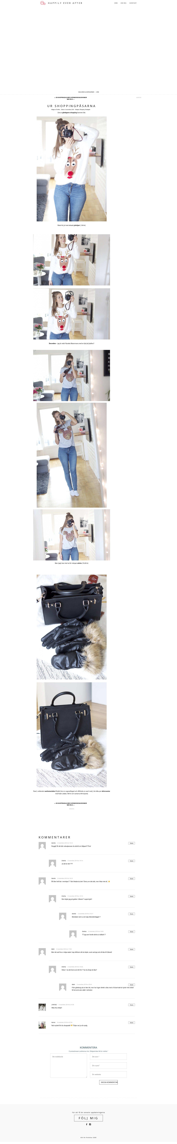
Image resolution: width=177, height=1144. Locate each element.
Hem (116, 3)
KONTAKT (133, 3)
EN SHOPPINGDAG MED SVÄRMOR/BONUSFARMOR (70, 97)
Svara (131, 843)
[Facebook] (86, 1124)
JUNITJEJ (54, 1004)
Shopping (82, 109)
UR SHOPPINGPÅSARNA (71, 106)
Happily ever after (65, 3)
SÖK (97, 92)
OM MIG (124, 3)
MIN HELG (70, 99)
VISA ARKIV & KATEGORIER (86, 92)
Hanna (53, 1022)
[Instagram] (90, 1124)
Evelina (58, 109)
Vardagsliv (87, 109)
